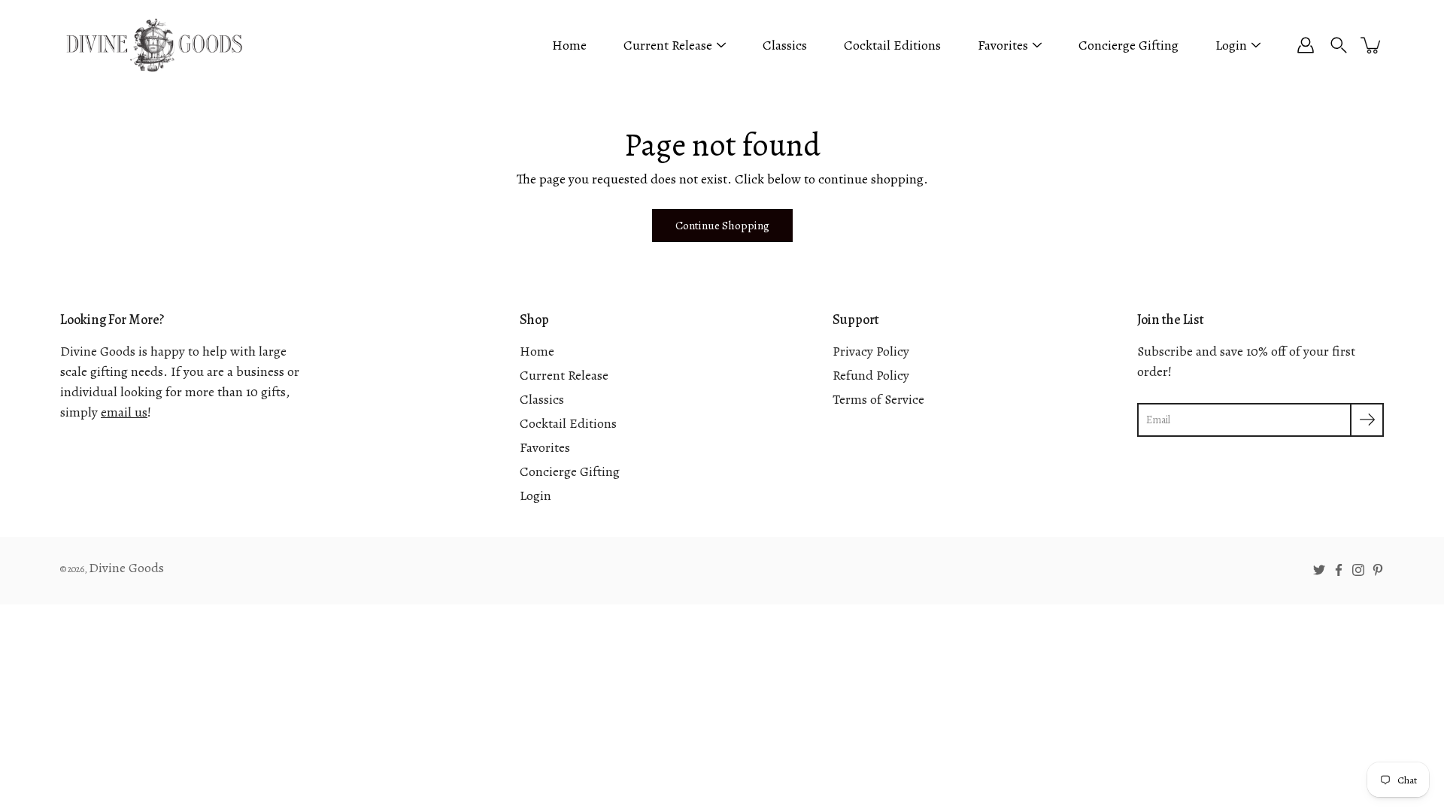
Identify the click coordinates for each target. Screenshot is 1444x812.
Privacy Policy (871, 351)
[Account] (1306, 45)
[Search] (1339, 45)
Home (569, 45)
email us (124, 412)
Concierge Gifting (1128, 45)
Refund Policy (871, 375)
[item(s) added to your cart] (1372, 45)
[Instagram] (1358, 570)
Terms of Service (878, 399)
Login (1231, 45)
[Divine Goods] (154, 45)
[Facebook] (1339, 570)
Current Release (667, 45)
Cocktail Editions (892, 45)
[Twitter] (1319, 570)
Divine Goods (126, 568)
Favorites (1003, 45)
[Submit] (1367, 420)
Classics (785, 45)
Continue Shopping (722, 225)
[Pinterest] (1378, 570)
